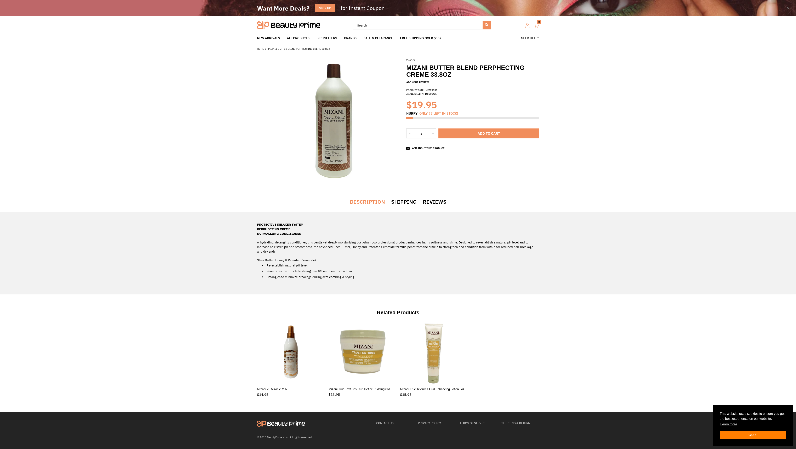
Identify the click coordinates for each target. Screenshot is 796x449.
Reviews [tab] (434, 201)
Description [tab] (367, 201)
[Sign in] (527, 25)
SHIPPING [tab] (404, 201)
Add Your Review (417, 82)
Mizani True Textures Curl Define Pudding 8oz (359, 389)
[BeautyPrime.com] (288, 25)
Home (260, 48)
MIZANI (410, 59)
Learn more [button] (728, 424)
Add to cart (489, 133)
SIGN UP (325, 8)
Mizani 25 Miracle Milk (272, 389)
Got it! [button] (753, 435)
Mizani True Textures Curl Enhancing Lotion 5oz (432, 389)
